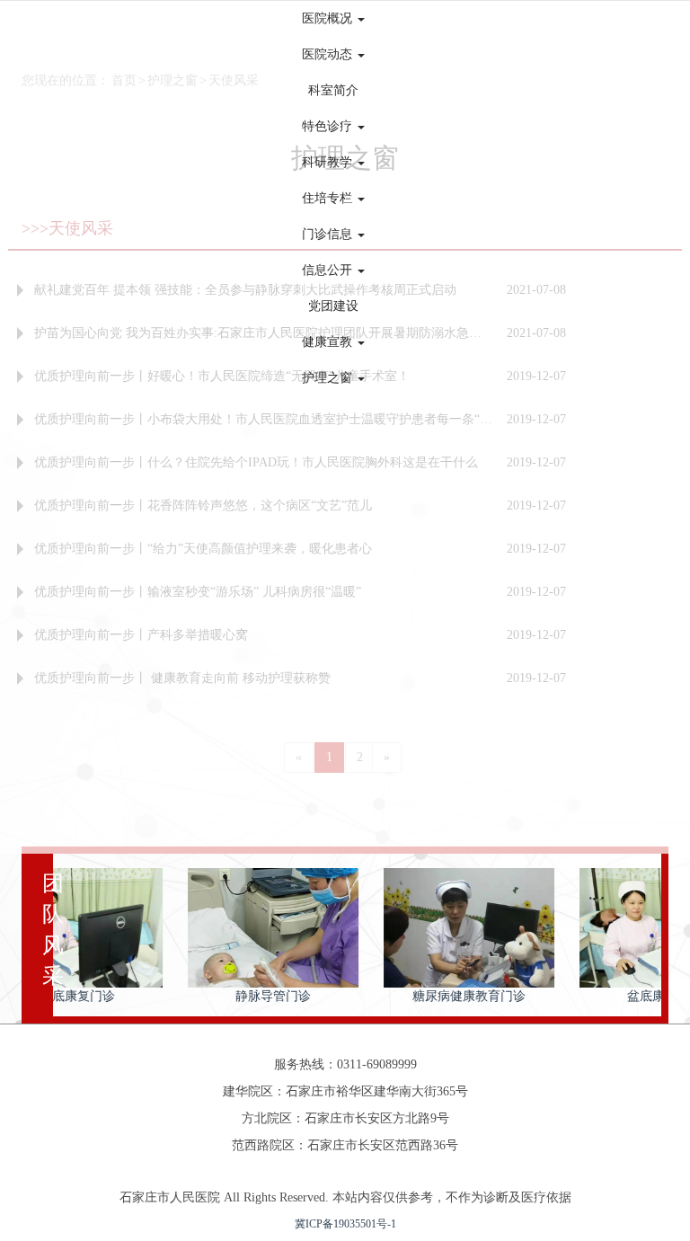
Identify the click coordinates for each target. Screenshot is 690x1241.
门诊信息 (329, 234)
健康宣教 (329, 342)
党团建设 (333, 306)
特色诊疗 (329, 126)
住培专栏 (329, 198)
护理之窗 (329, 378)
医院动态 (329, 54)
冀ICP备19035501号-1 (345, 1224)
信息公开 (329, 270)
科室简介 (333, 90)
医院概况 (329, 18)
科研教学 (329, 162)
